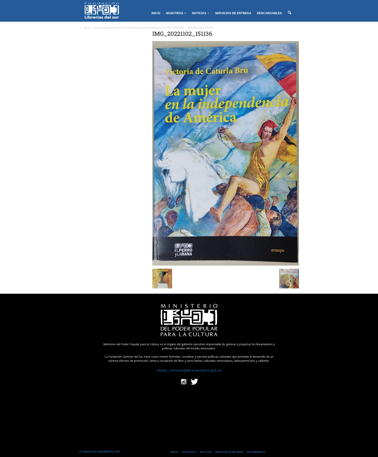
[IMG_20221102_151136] (225, 264)
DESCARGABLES (269, 13)
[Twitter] (194, 382)
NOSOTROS (174, 13)
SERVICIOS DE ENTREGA (233, 13)
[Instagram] (184, 382)
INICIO (155, 13)
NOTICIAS (199, 13)
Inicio (87, 27)
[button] (289, 13)
